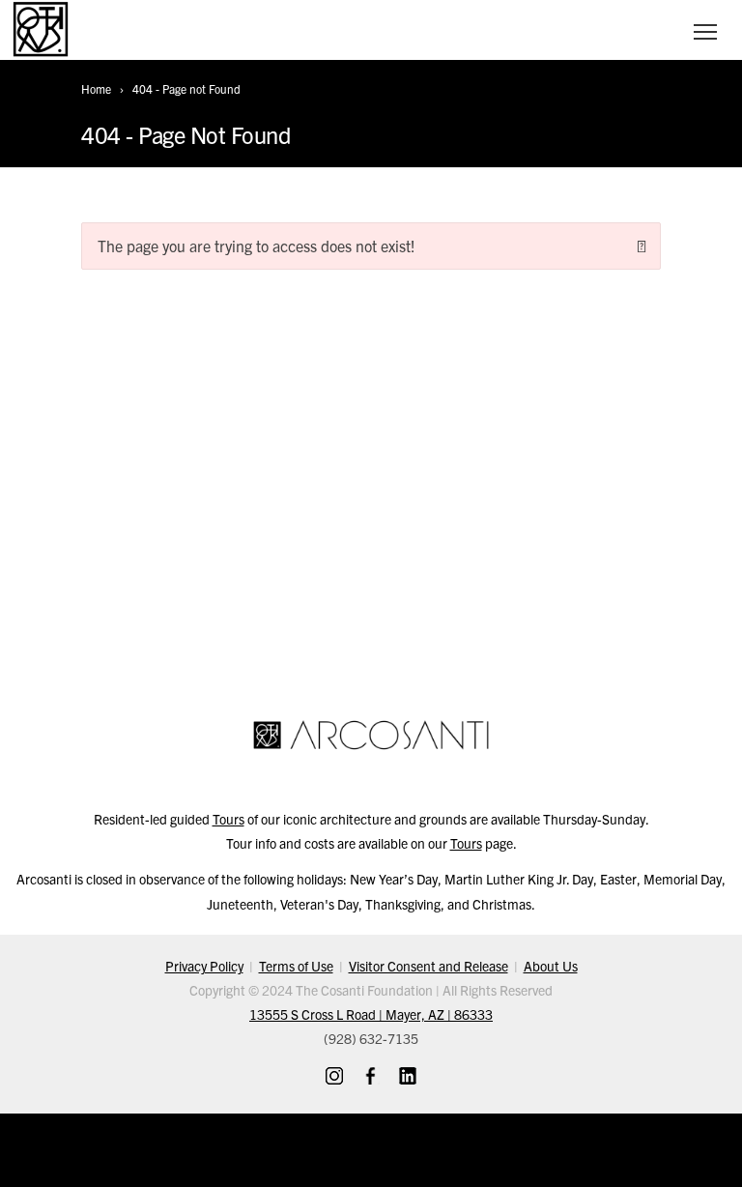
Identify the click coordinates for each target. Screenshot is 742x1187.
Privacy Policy (204, 965)
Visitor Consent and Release (428, 965)
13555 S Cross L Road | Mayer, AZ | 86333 (371, 1014)
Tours (228, 818)
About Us (551, 965)
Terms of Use (296, 965)
